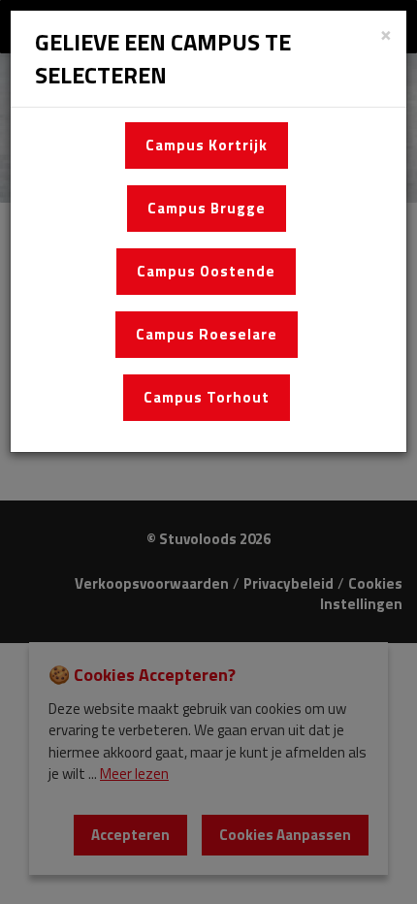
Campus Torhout (207, 397)
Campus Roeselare (206, 334)
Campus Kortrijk (206, 145)
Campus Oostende (206, 271)
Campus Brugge (206, 208)
